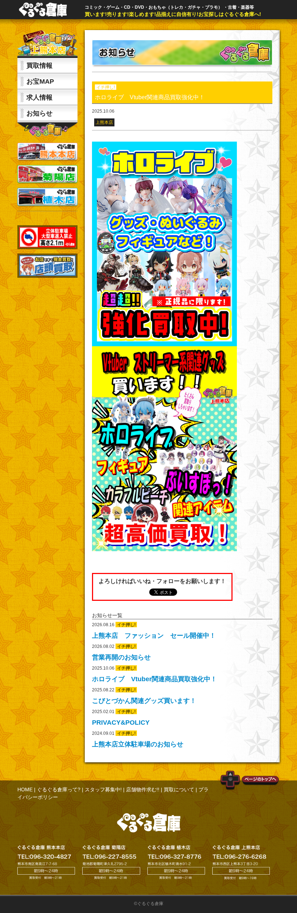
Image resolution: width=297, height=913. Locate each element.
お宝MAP (40, 81)
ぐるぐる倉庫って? (58, 789)
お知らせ (39, 113)
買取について (179, 789)
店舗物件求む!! (142, 789)
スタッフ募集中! (103, 789)
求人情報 (39, 97)
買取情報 (39, 65)
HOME (25, 789)
